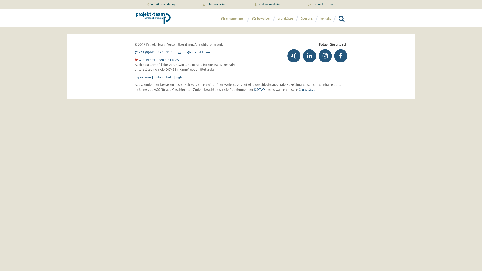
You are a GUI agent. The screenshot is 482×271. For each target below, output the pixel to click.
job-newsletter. (216, 4)
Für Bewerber (261, 18)
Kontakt (325, 18)
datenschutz (164, 77)
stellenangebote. (269, 4)
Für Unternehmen (232, 18)
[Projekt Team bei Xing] (292, 57)
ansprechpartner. (322, 4)
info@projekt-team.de (197, 52)
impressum (143, 77)
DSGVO (259, 89)
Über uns (307, 18)
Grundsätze (285, 18)
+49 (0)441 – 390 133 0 (155, 52)
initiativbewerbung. (162, 4)
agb (179, 77)
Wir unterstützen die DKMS (158, 60)
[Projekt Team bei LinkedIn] (308, 57)
